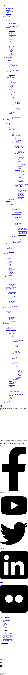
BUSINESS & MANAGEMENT (19, 186)
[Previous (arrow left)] (0, 674)
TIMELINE (6, 402)
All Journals (12, 31)
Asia (13, 353)
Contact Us (8, 14)
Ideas (10, 267)
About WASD (9, 8)
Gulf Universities (19, 224)
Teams (7, 12)
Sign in (1, 405)
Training (8, 124)
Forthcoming (12, 75)
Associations (12, 318)
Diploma (17, 138)
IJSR (10, 37)
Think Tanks (12, 396)
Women (11, 85)
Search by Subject (10, 77)
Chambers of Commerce (17, 394)
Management (21, 194)
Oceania (14, 347)
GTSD (10, 49)
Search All (8, 71)
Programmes (18, 140)
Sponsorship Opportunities (15, 66)
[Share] (2, 673)
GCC (16, 366)
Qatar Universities (22, 228)
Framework (11, 204)
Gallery (7, 15)
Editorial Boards (13, 26)
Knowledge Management (21, 182)
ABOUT (5, 5)
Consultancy (9, 248)
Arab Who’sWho (10, 288)
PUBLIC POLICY (19, 153)
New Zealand (18, 352)
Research (8, 243)
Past (10, 76)
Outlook (11, 47)
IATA (10, 381)
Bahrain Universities (23, 229)
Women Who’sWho (10, 285)
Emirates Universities (23, 232)
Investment (14, 118)
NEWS (4, 322)
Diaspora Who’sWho (11, 287)
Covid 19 (17, 102)
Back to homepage (4, 410)
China (16, 357)
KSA (19, 374)
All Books (11, 46)
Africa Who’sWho (10, 293)
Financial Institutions (14, 391)
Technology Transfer (23, 184)
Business (11, 113)
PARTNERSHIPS (7, 307)
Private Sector (12, 321)
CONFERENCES (7, 57)
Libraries (11, 397)
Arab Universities (16, 220)
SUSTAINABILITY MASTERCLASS (20, 147)
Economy (20, 151)
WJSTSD (11, 33)
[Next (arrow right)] (2, 674)
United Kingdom (19, 340)
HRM (19, 191)
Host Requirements (13, 65)
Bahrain (20, 371)
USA (16, 345)
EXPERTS (5, 276)
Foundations (12, 385)
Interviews (11, 269)
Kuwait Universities (22, 231)
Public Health (18, 103)
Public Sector (12, 319)
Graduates (17, 108)
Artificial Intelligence (23, 174)
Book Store (8, 328)
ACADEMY (6, 119)
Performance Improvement (21, 196)
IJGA (10, 41)
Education (14, 104)
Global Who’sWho (10, 281)
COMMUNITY (7, 253)
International (12, 383)
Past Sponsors (15, 70)
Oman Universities (22, 233)
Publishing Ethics (13, 23)
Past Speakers (12, 64)
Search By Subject (16, 142)
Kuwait (19, 377)
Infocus (10, 268)
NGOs (10, 398)
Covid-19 (23, 164)
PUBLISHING (6, 16)
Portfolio (8, 10)
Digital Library (9, 327)
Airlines (14, 389)
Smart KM (11, 252)
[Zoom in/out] (5, 673)
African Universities (16, 214)
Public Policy (21, 157)
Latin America (15, 378)
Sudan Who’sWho (10, 298)
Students (11, 400)
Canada (17, 346)
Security (20, 168)
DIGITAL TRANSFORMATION (20, 170)
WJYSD (11, 40)
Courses (17, 141)
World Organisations (11, 330)
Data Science (21, 176)
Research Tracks (13, 247)
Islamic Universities (16, 241)
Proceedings (12, 56)
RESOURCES (6, 323)
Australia (17, 351)
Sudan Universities (19, 218)
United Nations (12, 82)
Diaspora (11, 50)
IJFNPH (11, 36)
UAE (19, 370)
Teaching (8, 201)
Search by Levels (16, 135)
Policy (10, 94)
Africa (10, 53)
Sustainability (12, 83)
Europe (13, 336)
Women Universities (17, 242)
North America (15, 341)
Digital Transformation (21, 178)
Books (7, 43)
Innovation (20, 180)
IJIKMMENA (12, 35)
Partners (8, 312)
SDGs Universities (16, 209)
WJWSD (11, 39)
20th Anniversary (10, 11)
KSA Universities (22, 235)
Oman (19, 373)
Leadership (11, 112)
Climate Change (16, 97)
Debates (11, 264)
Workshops (11, 199)
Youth (13, 111)
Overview (8, 20)
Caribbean (14, 379)
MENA (11, 51)
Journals (8, 27)
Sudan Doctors (12, 302)
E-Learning (17, 109)
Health (13, 98)
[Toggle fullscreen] (3, 673)
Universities (12, 205)
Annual (10, 81)
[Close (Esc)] (0, 673)
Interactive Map (18, 212)
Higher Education (22, 159)
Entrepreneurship (16, 117)
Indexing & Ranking (14, 24)
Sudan (10, 54)
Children (11, 261)
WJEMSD (11, 32)
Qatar (19, 375)
